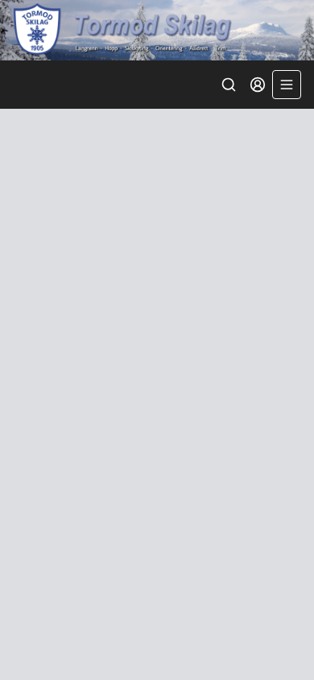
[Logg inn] (257, 84)
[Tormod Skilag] (157, 30)
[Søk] (228, 84)
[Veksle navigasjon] (286, 84)
